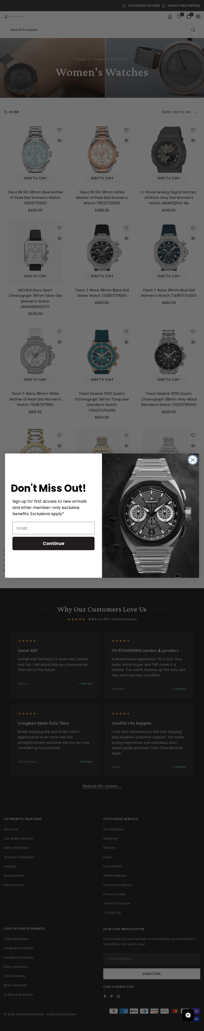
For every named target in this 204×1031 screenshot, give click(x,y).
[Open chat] (188, 1015)
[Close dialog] (192, 459)
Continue (53, 543)
